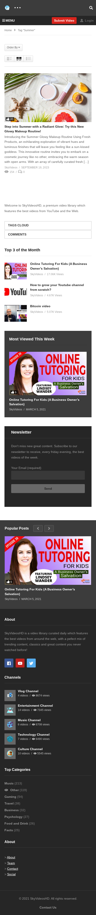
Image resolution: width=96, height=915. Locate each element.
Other (14, 790)
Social (11, 874)
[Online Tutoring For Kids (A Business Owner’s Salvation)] (15, 271)
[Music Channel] (10, 724)
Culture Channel (30, 749)
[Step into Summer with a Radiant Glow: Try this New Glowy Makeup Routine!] (48, 97)
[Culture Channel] (10, 753)
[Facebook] (8, 663)
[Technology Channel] (10, 739)
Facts (9, 830)
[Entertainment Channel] (10, 710)
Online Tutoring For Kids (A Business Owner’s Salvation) (44, 402)
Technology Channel (34, 734)
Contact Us (48, 907)
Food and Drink (16, 823)
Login (89, 20)
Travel (9, 803)
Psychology (13, 817)
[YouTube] (20, 663)
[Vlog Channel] (10, 695)
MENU (10, 20)
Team (11, 863)
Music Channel (29, 720)
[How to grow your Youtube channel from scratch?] (15, 292)
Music (9, 783)
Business (12, 810)
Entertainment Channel (35, 705)
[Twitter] (31, 663)
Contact (12, 868)
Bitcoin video (40, 306)
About (11, 857)
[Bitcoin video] (15, 313)
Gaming (10, 796)
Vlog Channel (28, 691)
